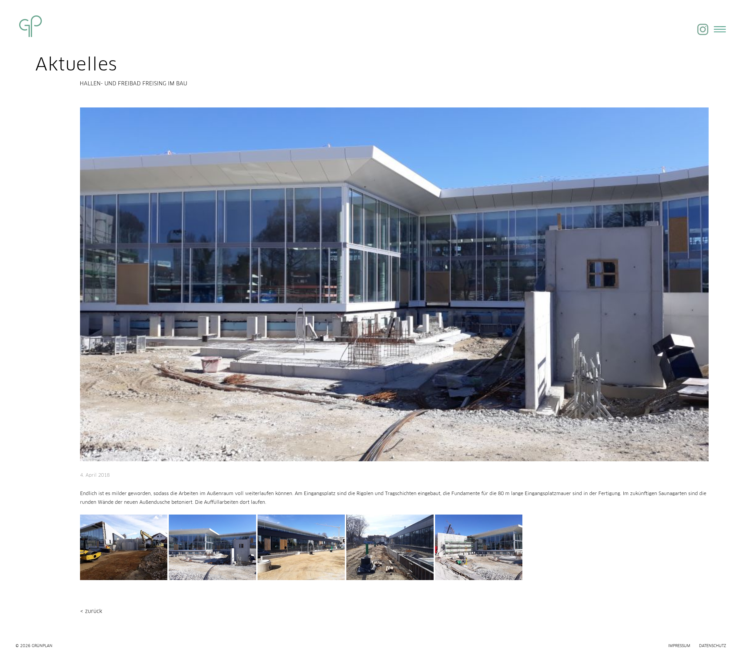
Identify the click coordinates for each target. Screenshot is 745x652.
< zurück (91, 611)
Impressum (679, 646)
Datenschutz (712, 646)
